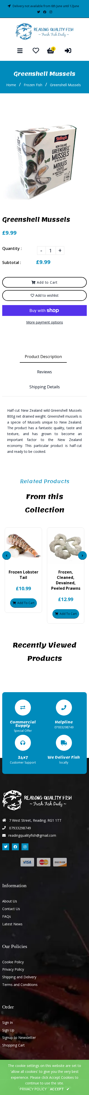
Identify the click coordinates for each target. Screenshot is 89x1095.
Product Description (43, 356)
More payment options (44, 322)
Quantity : (12, 248)
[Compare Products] (11, 560)
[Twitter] (38, 12)
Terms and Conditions (20, 984)
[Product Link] (27, 560)
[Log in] (68, 50)
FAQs (6, 916)
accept (60, 1089)
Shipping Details (44, 387)
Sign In (7, 1022)
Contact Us (11, 908)
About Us (9, 901)
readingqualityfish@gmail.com (32, 835)
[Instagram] (50, 12)
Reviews (44, 372)
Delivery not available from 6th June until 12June (46, 6)
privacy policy (33, 1089)
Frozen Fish (33, 84)
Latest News (12, 924)
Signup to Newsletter (19, 1037)
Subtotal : (11, 262)
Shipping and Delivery (19, 977)
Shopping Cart (13, 1045)
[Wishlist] (36, 50)
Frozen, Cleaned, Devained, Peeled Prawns (65, 580)
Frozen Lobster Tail (23, 574)
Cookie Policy (13, 962)
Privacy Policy (13, 969)
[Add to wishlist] (36, 560)
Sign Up (8, 1030)
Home (11, 84)
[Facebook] (44, 12)
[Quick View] (19, 560)
